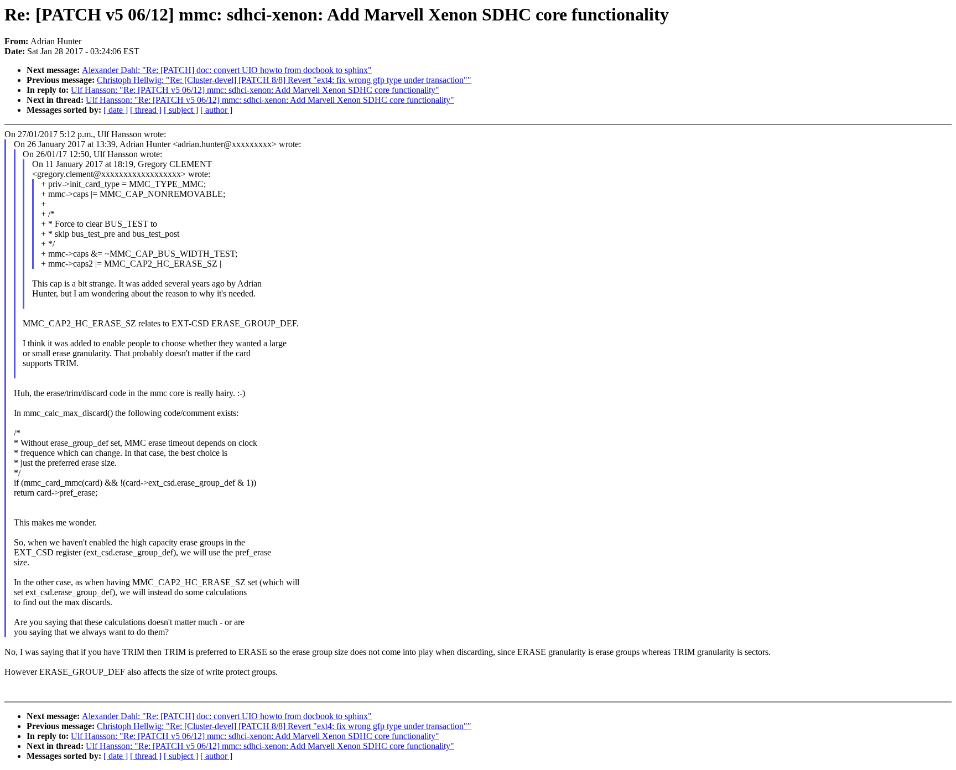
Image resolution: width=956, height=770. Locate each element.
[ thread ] (146, 110)
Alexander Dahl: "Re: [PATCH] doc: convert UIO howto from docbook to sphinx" (227, 70)
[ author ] (216, 110)
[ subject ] (181, 110)
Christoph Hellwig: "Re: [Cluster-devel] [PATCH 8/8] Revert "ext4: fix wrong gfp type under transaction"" (284, 80)
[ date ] (115, 110)
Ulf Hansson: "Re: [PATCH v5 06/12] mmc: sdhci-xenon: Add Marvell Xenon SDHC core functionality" (255, 90)
